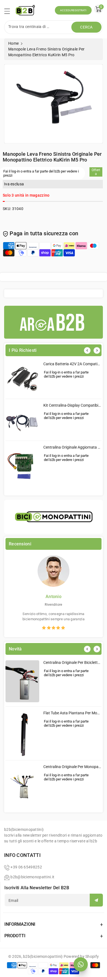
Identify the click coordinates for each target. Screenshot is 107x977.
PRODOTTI (15, 935)
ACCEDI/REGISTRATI (73, 10)
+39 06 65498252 (26, 867)
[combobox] (38, 27)
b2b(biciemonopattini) (43, 956)
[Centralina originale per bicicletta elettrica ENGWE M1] (22, 681)
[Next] (97, 350)
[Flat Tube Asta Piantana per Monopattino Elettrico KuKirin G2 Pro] (22, 733)
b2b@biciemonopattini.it (32, 877)
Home (13, 43)
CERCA (86, 27)
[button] (9, 13)
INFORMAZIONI (19, 924)
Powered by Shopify (81, 956)
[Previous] (87, 350)
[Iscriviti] (96, 900)
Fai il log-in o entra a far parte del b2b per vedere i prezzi (66, 374)
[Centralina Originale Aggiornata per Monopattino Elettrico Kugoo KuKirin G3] (22, 467)
